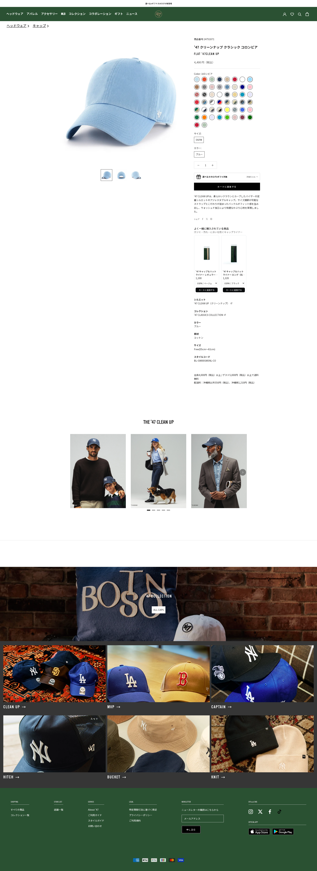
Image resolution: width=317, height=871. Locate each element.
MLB (63, 14)
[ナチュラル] (235, 87)
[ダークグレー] (242, 102)
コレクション (77, 14)
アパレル (32, 14)
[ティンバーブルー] (227, 87)
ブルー (199, 154)
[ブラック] (204, 94)
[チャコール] (219, 87)
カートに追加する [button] (207, 289)
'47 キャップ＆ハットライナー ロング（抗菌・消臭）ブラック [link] (233, 273)
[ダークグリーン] (250, 117)
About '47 (93, 809)
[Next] (242, 472)
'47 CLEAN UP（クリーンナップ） (211, 303)
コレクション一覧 (20, 815)
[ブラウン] (197, 94)
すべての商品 (17, 809)
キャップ (39, 25)
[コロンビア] (250, 79)
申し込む (191, 830)
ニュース (131, 14)
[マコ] (227, 94)
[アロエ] (212, 79)
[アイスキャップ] (197, 79)
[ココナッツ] (242, 79)
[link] (207, 253)
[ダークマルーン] (242, 117)
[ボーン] (212, 94)
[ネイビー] (242, 87)
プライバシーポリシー (140, 815)
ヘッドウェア (14, 14)
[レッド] (197, 102)
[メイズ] (235, 94)
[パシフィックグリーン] (197, 117)
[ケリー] (227, 117)
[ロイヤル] (242, 110)
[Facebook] (203, 219)
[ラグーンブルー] (242, 94)
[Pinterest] (211, 219)
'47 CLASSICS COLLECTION (208, 315)
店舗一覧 (58, 809)
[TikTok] (279, 811)
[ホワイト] (219, 94)
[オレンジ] (204, 117)
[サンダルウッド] (197, 87)
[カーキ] (227, 79)
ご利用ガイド (95, 815)
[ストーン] (204, 102)
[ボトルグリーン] (197, 110)
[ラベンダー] (250, 94)
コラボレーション (100, 14)
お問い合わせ (95, 826)
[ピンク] (250, 87)
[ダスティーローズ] (212, 87)
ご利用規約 (135, 820)
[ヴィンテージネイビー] (219, 79)
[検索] (299, 14)
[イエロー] (227, 110)
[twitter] (260, 811)
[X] (207, 219)
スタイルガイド (96, 820)
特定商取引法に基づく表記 (143, 809)
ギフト (119, 14)
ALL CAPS (158, 609)
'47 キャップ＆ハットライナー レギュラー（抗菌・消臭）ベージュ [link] (206, 273)
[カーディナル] (235, 79)
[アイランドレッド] (204, 79)
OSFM (199, 139)
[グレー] (204, 87)
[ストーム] (235, 110)
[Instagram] (250, 811)
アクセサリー (49, 14)
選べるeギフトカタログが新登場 (158, 3)
